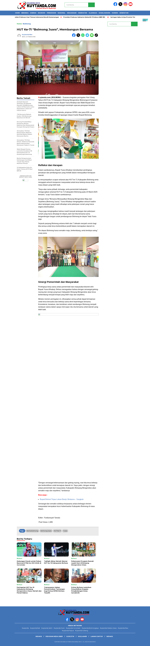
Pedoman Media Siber (54, 636)
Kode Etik (70, 636)
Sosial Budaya (104, 13)
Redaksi (39, 636)
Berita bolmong (32, 531)
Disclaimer (82, 636)
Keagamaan (71, 13)
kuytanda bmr (27, 34)
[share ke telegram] (88, 36)
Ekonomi (41, 13)
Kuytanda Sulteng (81, 630)
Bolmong (27, 24)
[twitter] (120, 5)
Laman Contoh (97, 636)
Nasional (61, 13)
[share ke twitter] (79, 36)
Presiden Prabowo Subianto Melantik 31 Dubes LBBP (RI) (72, 17)
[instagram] (126, 5)
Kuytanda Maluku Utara (108, 628)
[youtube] (131, 5)
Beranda (24, 13)
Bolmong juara (46, 531)
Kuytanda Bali (35, 628)
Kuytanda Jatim (46, 628)
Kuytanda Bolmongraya (90, 628)
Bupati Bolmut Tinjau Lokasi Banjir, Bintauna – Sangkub (61, 499)
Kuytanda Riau (123, 628)
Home (17, 13)
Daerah (33, 13)
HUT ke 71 (57, 531)
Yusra (65, 531)
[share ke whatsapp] (83, 36)
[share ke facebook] (74, 36)
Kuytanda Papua (68, 630)
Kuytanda (25, 628)
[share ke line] (92, 36)
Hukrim (115, 13)
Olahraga (93, 13)
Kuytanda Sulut (59, 628)
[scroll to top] (143, 643)
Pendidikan (51, 13)
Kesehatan (82, 13)
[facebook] (115, 5)
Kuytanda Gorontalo (73, 628)
